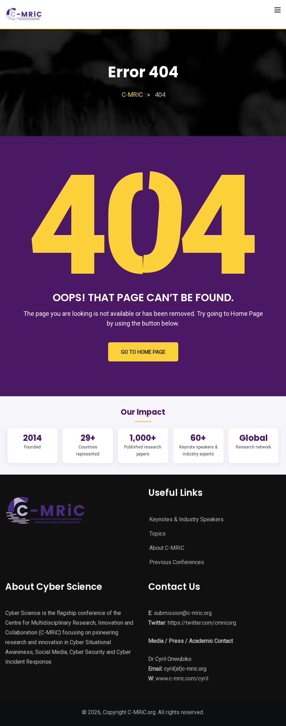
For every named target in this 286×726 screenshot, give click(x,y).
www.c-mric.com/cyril (182, 678)
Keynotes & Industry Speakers (186, 519)
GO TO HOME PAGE (143, 352)
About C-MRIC (166, 548)
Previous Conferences (176, 562)
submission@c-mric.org (183, 613)
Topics (157, 533)
